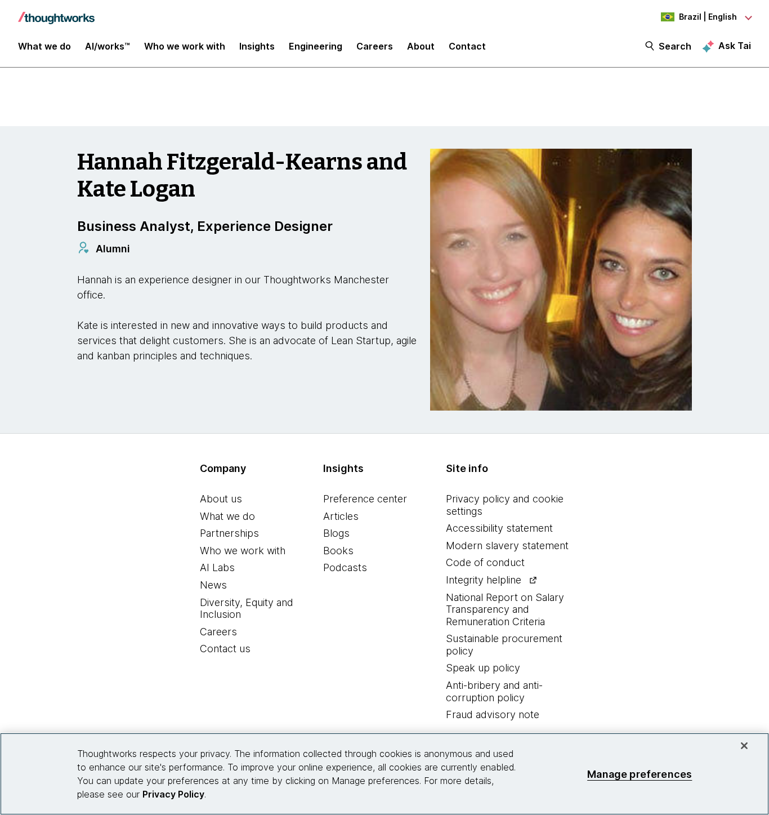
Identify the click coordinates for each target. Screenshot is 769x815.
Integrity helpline (483, 580)
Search (675, 46)
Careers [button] (374, 46)
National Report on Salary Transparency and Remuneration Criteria (505, 609)
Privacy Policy (173, 794)
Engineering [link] (315, 46)
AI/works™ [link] (107, 46)
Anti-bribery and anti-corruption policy (494, 691)
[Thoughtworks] (56, 12)
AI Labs (217, 567)
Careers (218, 632)
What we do (227, 516)
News (213, 585)
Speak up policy (483, 668)
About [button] (421, 46)
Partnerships (229, 533)
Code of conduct (485, 562)
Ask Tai (734, 45)
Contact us (225, 648)
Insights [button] (257, 46)
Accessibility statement (499, 528)
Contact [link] (467, 46)
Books (338, 550)
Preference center (365, 499)
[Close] (744, 745)
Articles (341, 516)
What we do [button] (44, 46)
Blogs (336, 533)
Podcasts (345, 567)
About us (221, 499)
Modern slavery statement (507, 545)
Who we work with (242, 550)
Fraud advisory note (492, 714)
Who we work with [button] (184, 46)
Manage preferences (639, 774)
